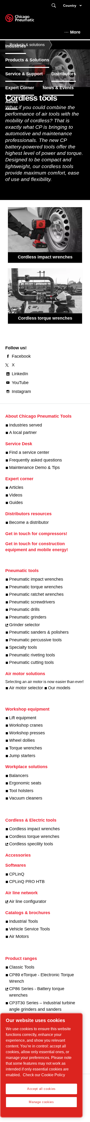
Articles (16, 487)
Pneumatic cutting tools (31, 662)
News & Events (58, 87)
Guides (16, 502)
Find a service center (29, 452)
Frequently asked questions (35, 460)
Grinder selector (24, 624)
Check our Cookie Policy (44, 1075)
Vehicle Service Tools (29, 929)
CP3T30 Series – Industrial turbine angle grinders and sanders (42, 1006)
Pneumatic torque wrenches (36, 586)
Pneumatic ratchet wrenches (36, 594)
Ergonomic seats (25, 783)
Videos (15, 495)
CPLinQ (16, 874)
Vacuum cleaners (25, 798)
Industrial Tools (23, 921)
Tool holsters (21, 790)
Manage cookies (41, 1102)
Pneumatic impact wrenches (36, 579)
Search (54, 5)
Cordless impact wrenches (45, 257)
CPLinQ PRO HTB (27, 881)
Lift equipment (22, 717)
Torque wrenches (25, 748)
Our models (59, 687)
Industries (15, 46)
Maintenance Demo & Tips (34, 467)
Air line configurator (27, 901)
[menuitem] (20, 46)
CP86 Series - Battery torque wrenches (36, 992)
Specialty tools (23, 647)
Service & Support (24, 73)
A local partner (23, 432)
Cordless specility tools (31, 844)
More (75, 32)
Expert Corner (19, 87)
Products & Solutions (27, 60)
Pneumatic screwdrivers (32, 602)
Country (69, 5)
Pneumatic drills (24, 609)
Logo (25, 19)
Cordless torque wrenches (45, 318)
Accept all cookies (41, 1089)
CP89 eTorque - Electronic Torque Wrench (41, 978)
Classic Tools (21, 967)
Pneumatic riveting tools (32, 655)
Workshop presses (27, 732)
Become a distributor (29, 522)
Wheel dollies (22, 740)
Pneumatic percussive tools (35, 639)
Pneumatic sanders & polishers (39, 632)
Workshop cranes (26, 725)
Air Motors (19, 936)
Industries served (25, 425)
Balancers (18, 775)
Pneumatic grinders (27, 617)
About (11, 101)
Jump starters (22, 755)
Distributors (63, 73)
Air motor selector (26, 687)
